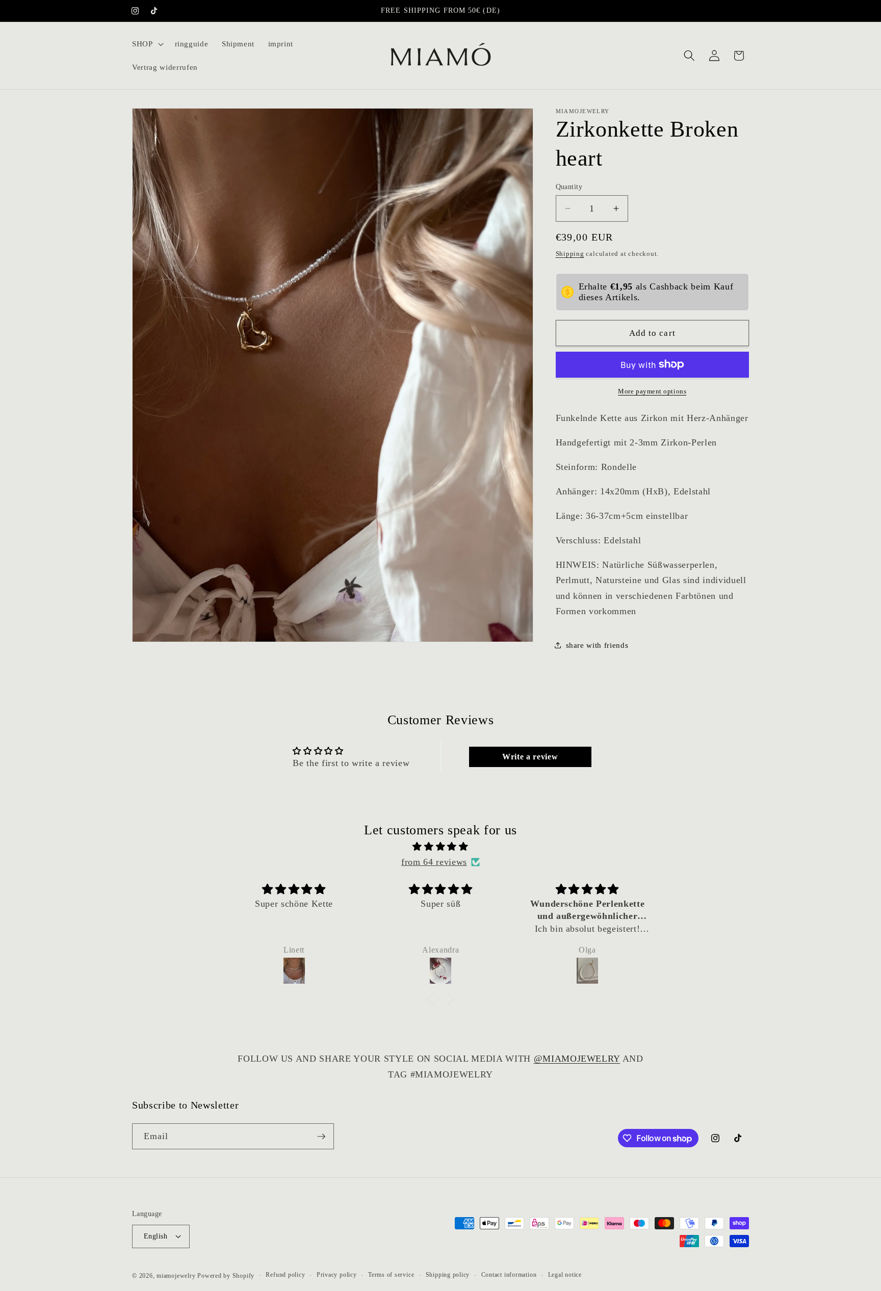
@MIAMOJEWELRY (577, 1058)
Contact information (509, 1274)
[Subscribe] (321, 1136)
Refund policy (285, 1274)
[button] (146, 44)
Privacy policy (337, 1274)
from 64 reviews (434, 862)
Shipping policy (448, 1274)
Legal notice (565, 1274)
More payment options (652, 391)
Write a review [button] (530, 756)
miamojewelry (176, 1275)
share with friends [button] (597, 644)
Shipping (570, 253)
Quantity (569, 186)
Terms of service (391, 1274)
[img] (440, 846)
